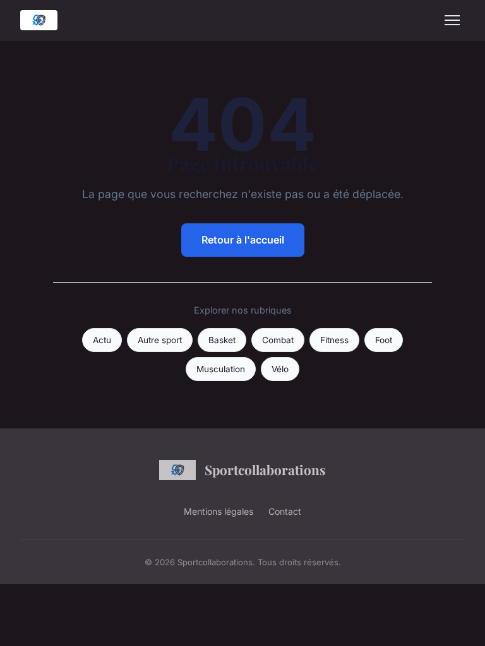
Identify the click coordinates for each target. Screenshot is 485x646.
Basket (222, 340)
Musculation (220, 369)
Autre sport (160, 340)
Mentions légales (218, 511)
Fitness (334, 340)
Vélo (280, 369)
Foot (383, 340)
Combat (278, 340)
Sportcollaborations (265, 469)
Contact (284, 511)
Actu (102, 340)
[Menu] (452, 20)
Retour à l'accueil (242, 239)
